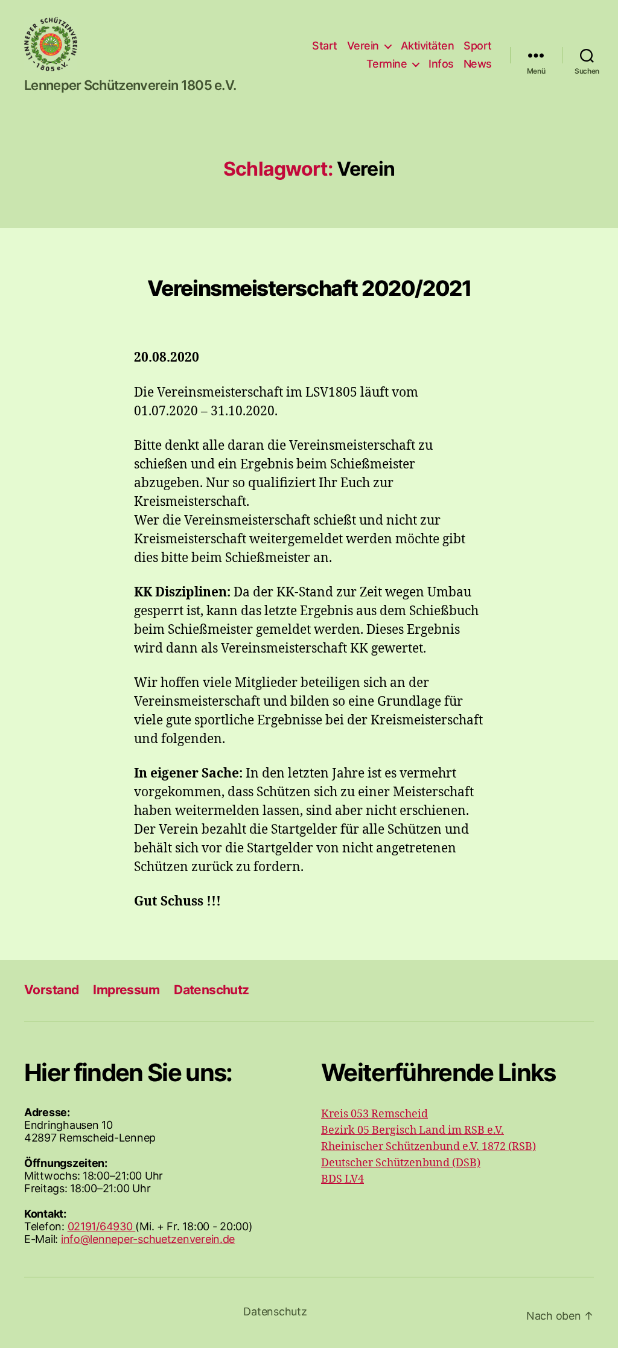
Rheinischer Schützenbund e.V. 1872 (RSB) (428, 1147)
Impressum (126, 989)
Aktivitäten (427, 45)
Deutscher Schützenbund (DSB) (400, 1163)
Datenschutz (211, 989)
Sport (478, 45)
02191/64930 (102, 1226)
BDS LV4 (342, 1179)
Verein (363, 45)
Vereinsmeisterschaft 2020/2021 (309, 288)
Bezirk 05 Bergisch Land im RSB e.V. (412, 1130)
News (478, 63)
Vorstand (51, 989)
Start (324, 45)
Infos (441, 63)
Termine (386, 63)
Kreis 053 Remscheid (374, 1114)
